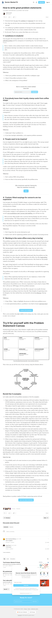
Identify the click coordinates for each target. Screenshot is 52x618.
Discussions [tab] (12, 558)
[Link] (1, 36)
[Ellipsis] (48, 539)
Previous (8, 517)
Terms (29, 608)
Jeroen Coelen (9, 12)
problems (23, 21)
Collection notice (34, 608)
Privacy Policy (35, 589)
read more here (43, 304)
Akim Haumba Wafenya (11, 538)
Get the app (32, 612)
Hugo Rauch (8, 545)
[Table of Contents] (1, 309)
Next (45, 517)
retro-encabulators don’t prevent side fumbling (19, 213)
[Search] (33, 2)
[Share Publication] (36, 2)
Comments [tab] (6, 527)
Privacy (25, 608)
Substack (20, 615)
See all (5, 589)
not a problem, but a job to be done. (30, 147)
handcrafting (43, 257)
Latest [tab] (7, 558)
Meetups (39, 293)
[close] (38, 567)
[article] (26, 565)
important (30, 21)
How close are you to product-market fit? (12, 564)
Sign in (48, 2)
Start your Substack (22, 612)
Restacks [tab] (11, 527)
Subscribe (41, 2)
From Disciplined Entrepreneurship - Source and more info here (26, 361)
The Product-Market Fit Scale (11, 562)
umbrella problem (8, 41)
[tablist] (8, 527)
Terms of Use (32, 588)
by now (16, 21)
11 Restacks (18, 508)
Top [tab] (4, 558)
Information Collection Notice (25, 589)
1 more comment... (7, 552)
